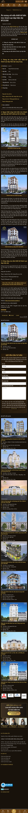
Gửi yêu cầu (14, 408)
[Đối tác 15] (24, 696)
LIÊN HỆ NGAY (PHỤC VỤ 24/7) (14, 713)
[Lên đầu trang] (25, 806)
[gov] (7, 785)
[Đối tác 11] (17, 695)
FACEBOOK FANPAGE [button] (7, 764)
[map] (14, 801)
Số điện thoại (5, 375)
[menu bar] (25, 1)
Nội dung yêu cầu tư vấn (7, 385)
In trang (17, 315)
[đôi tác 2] (4, 696)
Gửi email (12, 315)
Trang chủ (8, 10)
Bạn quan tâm (5, 381)
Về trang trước (5, 315)
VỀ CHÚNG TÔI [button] (6, 733)
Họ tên (3, 363)
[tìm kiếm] (22, 1)
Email (3, 369)
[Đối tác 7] (11, 695)
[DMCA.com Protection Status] (5, 789)
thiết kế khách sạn (21, 282)
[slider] (3, 309)
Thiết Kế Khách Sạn (17, 10)
